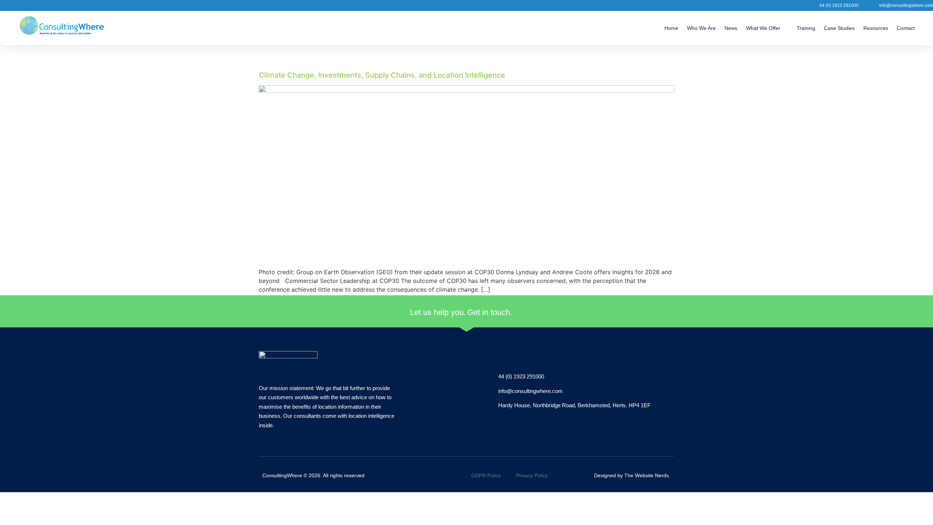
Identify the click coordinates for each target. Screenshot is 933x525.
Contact (906, 28)
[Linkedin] (571, 475)
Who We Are (701, 28)
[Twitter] (559, 475)
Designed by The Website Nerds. (632, 475)
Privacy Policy (532, 475)
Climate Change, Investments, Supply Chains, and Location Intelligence (382, 75)
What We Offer (763, 28)
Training (806, 28)
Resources (875, 28)
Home (671, 28)
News (731, 28)
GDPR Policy (486, 475)
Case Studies (839, 28)
